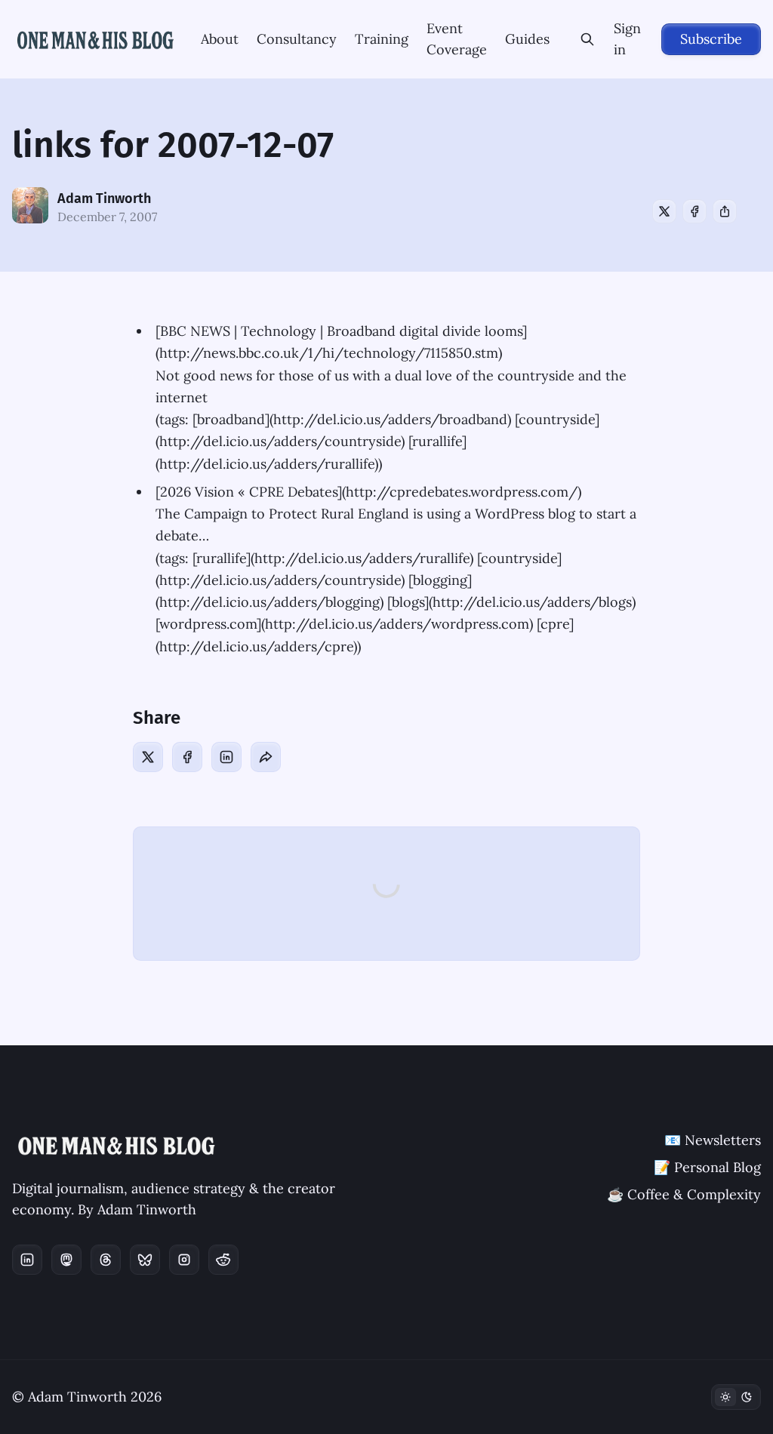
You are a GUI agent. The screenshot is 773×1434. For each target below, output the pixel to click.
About (220, 39)
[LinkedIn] (226, 757)
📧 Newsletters (712, 1140)
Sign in (627, 39)
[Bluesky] (145, 1260)
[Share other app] (725, 211)
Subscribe (711, 39)
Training (381, 39)
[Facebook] (694, 211)
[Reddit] (223, 1260)
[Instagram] (184, 1260)
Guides (527, 39)
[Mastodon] (66, 1260)
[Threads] (106, 1260)
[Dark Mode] (736, 1397)
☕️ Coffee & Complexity (684, 1194)
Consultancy (297, 39)
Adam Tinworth (104, 198)
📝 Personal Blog (707, 1167)
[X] (664, 211)
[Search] (588, 39)
